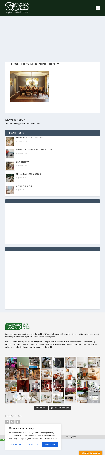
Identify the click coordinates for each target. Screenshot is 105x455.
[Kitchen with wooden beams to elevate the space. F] (94, 362)
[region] (33, 437)
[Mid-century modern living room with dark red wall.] (58, 386)
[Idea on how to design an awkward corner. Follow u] (70, 374)
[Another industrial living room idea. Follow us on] (58, 374)
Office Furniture (25, 186)
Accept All (50, 445)
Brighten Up (22, 162)
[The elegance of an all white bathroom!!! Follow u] (94, 397)
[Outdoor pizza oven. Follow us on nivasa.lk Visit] (34, 362)
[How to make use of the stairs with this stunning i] (46, 362)
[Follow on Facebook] (7, 422)
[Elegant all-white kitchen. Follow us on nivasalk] (23, 397)
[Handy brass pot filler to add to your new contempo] (82, 362)
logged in (20, 123)
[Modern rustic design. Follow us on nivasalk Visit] (34, 397)
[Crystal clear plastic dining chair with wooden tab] (23, 374)
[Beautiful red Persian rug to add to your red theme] (70, 386)
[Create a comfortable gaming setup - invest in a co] (11, 362)
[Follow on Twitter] (17, 422)
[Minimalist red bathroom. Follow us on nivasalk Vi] (23, 386)
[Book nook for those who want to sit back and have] (70, 362)
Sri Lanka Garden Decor (28, 174)
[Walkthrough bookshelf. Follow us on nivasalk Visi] (11, 374)
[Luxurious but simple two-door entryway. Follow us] (58, 397)
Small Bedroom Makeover (29, 137)
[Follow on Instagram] (12, 422)
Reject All (33, 445)
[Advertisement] (52, 39)
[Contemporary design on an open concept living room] (94, 386)
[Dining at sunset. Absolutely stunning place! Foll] (34, 374)
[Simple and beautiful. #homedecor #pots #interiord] (23, 362)
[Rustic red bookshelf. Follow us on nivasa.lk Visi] (46, 386)
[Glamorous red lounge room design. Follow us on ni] (82, 386)
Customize (16, 445)
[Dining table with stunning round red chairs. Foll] (34, 386)
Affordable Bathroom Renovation (34, 150)
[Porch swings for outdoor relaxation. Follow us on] (11, 397)
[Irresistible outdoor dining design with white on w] (70, 397)
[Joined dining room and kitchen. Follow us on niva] (46, 374)
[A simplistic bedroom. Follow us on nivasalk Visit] (94, 374)
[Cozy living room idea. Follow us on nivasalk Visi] (46, 397)
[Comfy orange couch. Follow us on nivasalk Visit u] (11, 386)
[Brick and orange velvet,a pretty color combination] (82, 374)
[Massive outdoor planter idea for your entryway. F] (58, 362)
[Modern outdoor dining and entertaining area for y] (82, 397)
